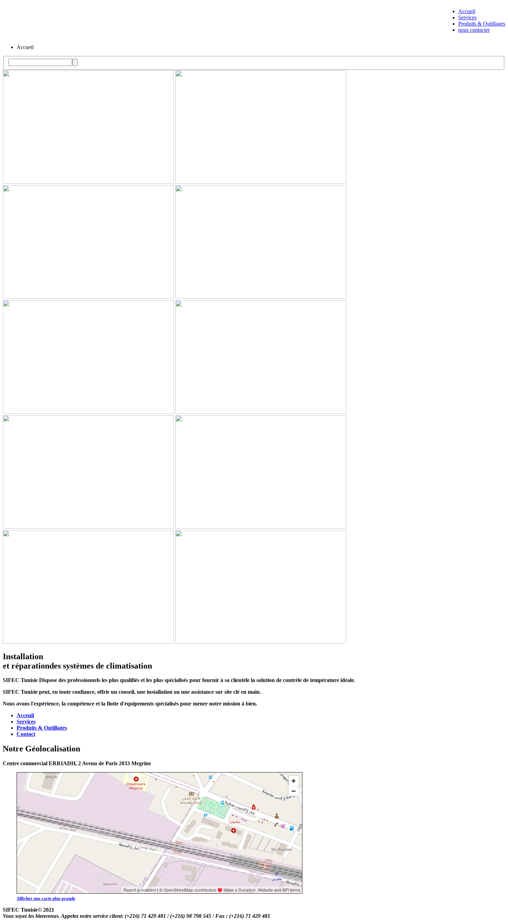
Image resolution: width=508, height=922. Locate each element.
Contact (26, 734)
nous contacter (474, 30)
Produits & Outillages (481, 24)
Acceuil (25, 715)
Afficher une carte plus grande (46, 898)
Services (467, 17)
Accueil (466, 11)
